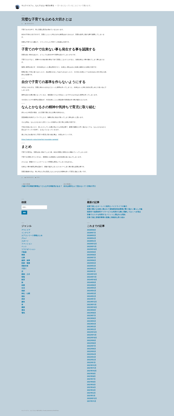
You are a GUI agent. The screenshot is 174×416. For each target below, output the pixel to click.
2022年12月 (92, 332)
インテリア (25, 233)
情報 (23, 277)
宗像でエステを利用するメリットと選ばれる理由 (106, 214)
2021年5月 (91, 385)
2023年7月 (91, 315)
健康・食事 (25, 260)
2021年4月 (91, 387)
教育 (23, 280)
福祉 (23, 296)
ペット (24, 246)
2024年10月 (92, 280)
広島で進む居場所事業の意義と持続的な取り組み (106, 217)
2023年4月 (91, 324)
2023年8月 (91, 313)
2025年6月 (91, 260)
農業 (23, 307)
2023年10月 (92, 307)
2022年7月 (91, 346)
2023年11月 (91, 304)
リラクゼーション (28, 249)
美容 (23, 299)
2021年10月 (92, 371)
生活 (23, 288)
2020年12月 (92, 398)
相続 (23, 291)
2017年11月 (91, 401)
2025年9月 (91, 252)
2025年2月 (91, 269)
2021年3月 (91, 390)
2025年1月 (91, 271)
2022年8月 (91, 343)
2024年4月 (91, 291)
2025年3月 (91, 266)
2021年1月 (91, 396)
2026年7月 (91, 233)
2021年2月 (91, 393)
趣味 (23, 302)
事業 (23, 255)
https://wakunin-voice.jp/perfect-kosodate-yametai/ (39, 139)
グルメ (24, 238)
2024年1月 (91, 299)
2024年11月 (92, 277)
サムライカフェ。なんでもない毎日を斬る (37, 5)
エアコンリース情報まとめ (31, 235)
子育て (38, 177)
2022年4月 (91, 354)
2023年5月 (91, 321)
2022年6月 (91, 349)
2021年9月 (91, 373)
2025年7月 (91, 257)
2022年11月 (91, 335)
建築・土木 (25, 274)
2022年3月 (91, 357)
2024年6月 (91, 285)
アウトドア (25, 230)
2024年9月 (91, 282)
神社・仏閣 (25, 293)
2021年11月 (91, 368)
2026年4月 (91, 238)
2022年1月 (91, 362)
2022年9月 (91, 340)
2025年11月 (91, 246)
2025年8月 (91, 255)
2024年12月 (92, 274)
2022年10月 (92, 338)
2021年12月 (91, 365)
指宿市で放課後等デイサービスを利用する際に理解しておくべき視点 (114, 212)
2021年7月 (91, 379)
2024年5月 (91, 288)
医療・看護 (25, 263)
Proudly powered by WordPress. (51, 410)
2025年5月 (91, 263)
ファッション (26, 244)
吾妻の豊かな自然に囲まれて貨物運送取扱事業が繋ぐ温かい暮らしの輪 (114, 209)
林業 (23, 285)
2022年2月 (91, 360)
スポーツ (24, 241)
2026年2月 (91, 241)
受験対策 (24, 266)
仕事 (23, 257)
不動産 (24, 252)
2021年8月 (91, 376)
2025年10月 (92, 249)
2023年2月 (91, 329)
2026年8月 (91, 230)
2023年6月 (91, 318)
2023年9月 (91, 310)
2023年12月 (92, 302)
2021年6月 (91, 382)
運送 (23, 310)
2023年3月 (91, 327)
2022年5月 (91, 351)
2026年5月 (91, 235)
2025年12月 (92, 244)
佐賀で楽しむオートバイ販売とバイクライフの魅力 (107, 206)
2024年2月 (91, 296)
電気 (23, 313)
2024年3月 (91, 293)
